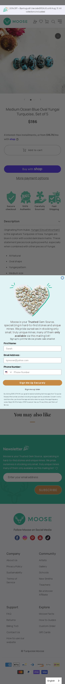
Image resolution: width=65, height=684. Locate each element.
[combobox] (54, 680)
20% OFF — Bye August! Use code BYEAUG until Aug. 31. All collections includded (35, 10)
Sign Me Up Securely (32, 382)
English (51, 680)
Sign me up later (32, 389)
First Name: (10, 343)
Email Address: (12, 355)
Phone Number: (13, 366)
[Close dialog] (62, 277)
